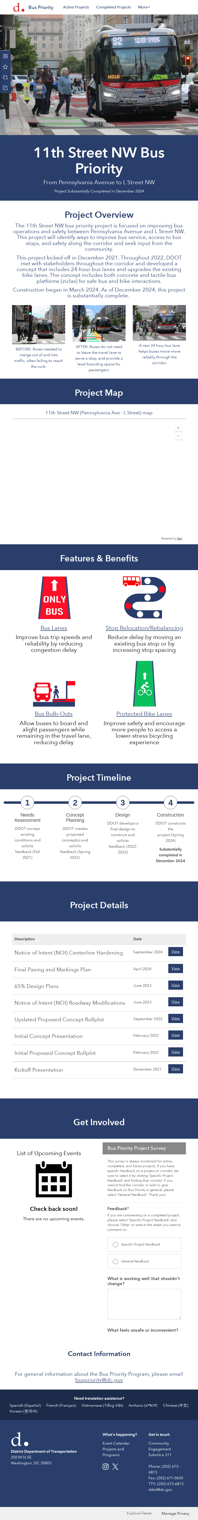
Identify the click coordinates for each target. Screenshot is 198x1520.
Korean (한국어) (23, 1411)
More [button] (143, 7)
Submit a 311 (159, 1454)
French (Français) (61, 1405)
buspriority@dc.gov (99, 1380)
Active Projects (76, 7)
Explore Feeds (139, 1513)
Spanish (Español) (25, 1405)
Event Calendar (116, 1443)
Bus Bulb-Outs (54, 713)
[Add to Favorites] (5, 66)
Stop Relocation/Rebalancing (144, 627)
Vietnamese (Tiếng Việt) (102, 1405)
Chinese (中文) (175, 1405)
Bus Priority (40, 7)
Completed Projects (113, 7)
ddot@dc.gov (160, 1489)
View (175, 951)
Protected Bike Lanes (144, 713)
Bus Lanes (54, 627)
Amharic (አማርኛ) (142, 1405)
